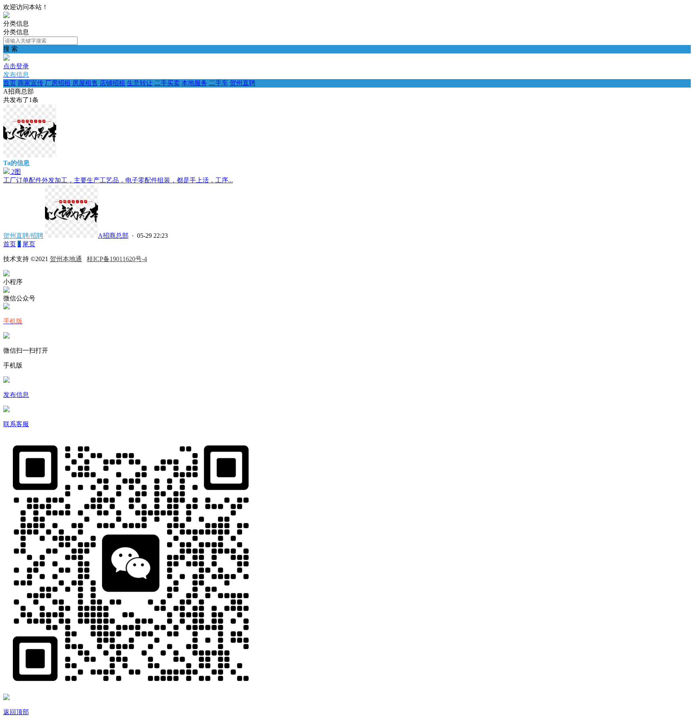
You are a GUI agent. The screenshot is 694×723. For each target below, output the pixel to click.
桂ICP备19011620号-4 (117, 258)
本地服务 (194, 83)
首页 (9, 83)
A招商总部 (113, 235)
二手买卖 (167, 83)
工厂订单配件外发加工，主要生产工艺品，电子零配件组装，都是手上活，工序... (118, 180)
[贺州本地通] (6, 15)
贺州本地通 (66, 258)
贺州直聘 (242, 83)
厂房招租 (58, 83)
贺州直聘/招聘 (23, 235)
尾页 (28, 244)
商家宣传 (30, 83)
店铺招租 (112, 83)
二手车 (218, 83)
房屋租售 (85, 83)
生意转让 (140, 83)
